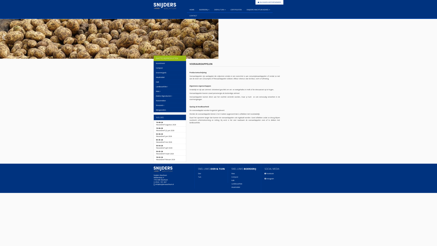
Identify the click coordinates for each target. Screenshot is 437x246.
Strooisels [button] (160, 105)
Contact (193, 16)
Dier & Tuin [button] (219, 10)
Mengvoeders (161, 110)
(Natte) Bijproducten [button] (163, 96)
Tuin (199, 177)
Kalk (157, 82)
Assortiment (160, 63)
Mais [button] (158, 91)
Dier (199, 173)
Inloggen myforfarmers (270, 2)
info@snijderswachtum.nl (164, 184)
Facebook (270, 173)
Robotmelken (161, 101)
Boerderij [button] (203, 10)
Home (191, 10)
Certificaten (236, 10)
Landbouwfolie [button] (161, 87)
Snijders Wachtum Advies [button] (258, 10)
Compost (159, 68)
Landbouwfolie (236, 184)
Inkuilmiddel (160, 77)
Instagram (270, 179)
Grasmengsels (161, 73)
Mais (233, 173)
